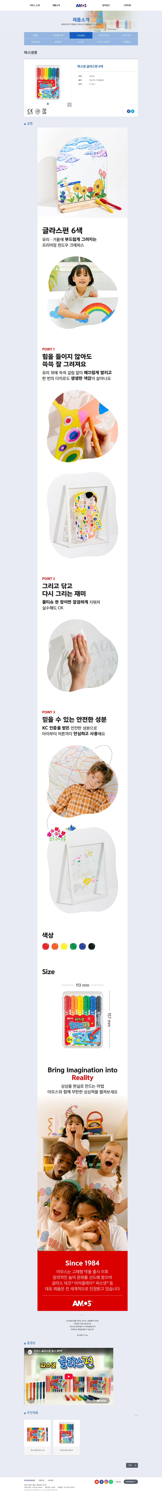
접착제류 (58, 42)
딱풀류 (35, 35)
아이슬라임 (35, 42)
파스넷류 (81, 35)
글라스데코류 (104, 35)
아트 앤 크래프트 (103, 42)
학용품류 (126, 42)
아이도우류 (126, 35)
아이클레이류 (58, 35)
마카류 (81, 42)
